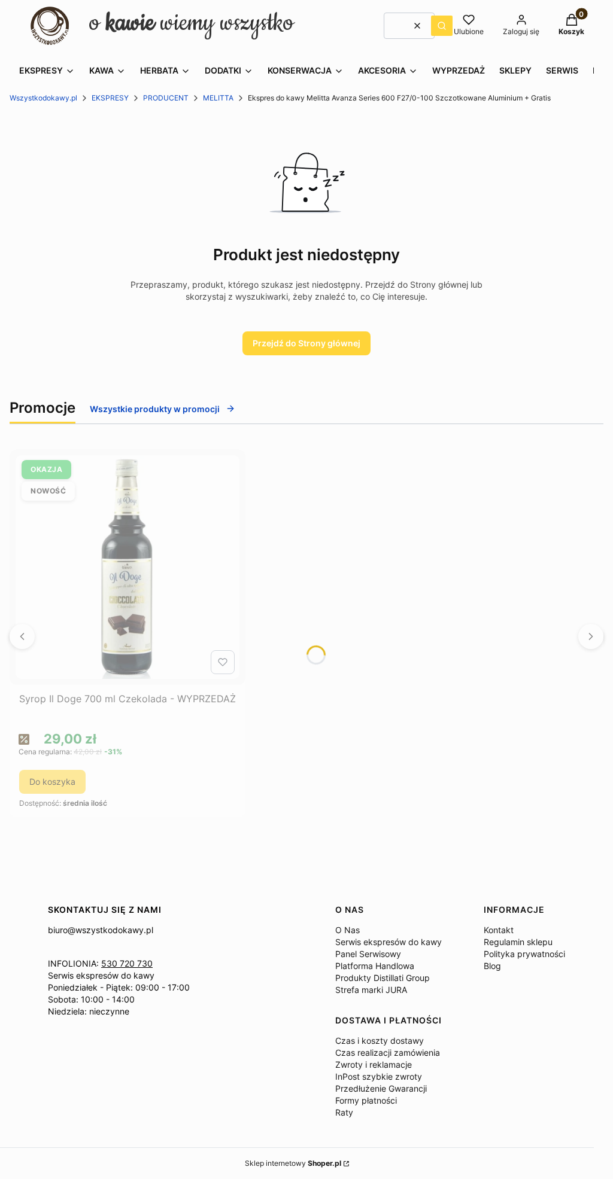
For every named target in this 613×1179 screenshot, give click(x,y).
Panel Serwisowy (368, 954)
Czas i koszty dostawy (379, 1040)
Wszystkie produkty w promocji (155, 409)
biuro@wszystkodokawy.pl (100, 930)
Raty (344, 1112)
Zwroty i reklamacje (373, 1064)
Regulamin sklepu (518, 942)
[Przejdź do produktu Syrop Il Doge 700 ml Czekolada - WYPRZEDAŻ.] (127, 567)
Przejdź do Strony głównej (306, 343)
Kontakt (499, 930)
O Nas (347, 930)
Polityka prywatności (524, 954)
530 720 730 (127, 963)
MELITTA (218, 97)
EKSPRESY (110, 97)
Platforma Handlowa (374, 966)
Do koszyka (52, 781)
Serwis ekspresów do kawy (101, 975)
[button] (442, 26)
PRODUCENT (166, 97)
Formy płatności (366, 1100)
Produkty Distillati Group (382, 978)
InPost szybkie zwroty (378, 1076)
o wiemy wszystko (191, 23)
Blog (492, 966)
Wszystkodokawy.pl (43, 97)
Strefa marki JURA (371, 990)
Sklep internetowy (293, 1163)
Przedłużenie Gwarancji (381, 1088)
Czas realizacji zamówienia (387, 1052)
